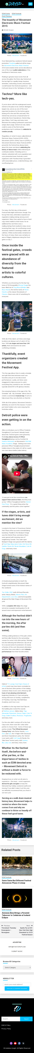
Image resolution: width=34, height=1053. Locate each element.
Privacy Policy (6, 1029)
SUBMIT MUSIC (17, 951)
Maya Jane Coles (16, 544)
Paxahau (12, 63)
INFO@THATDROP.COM (17, 947)
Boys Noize (6, 290)
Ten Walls (5, 592)
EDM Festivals (16, 13)
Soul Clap (7, 544)
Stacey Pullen (21, 713)
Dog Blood (17, 287)
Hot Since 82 (27, 544)
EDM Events (6, 13)
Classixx (5, 294)
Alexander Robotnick (9, 713)
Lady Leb (8, 743)
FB (19, 1043)
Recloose (20, 715)
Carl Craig (16, 738)
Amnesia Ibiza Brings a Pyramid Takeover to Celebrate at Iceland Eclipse (16, 915)
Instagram (11, 1043)
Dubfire (4, 546)
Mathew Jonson (9, 711)
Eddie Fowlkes (11, 715)
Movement (15, 55)
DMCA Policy (5, 1025)
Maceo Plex (20, 594)
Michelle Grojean (8, 30)
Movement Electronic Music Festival (16, 65)
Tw (23, 1043)
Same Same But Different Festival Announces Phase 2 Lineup (16, 881)
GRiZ (11, 592)
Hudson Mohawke (8, 441)
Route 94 (10, 546)
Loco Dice (14, 597)
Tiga (25, 711)
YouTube (15, 1043)
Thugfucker (27, 715)
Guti (9, 734)
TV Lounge (11, 684)
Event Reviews (7, 16)
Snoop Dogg (23, 285)
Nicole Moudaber (20, 546)
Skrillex (24, 287)
